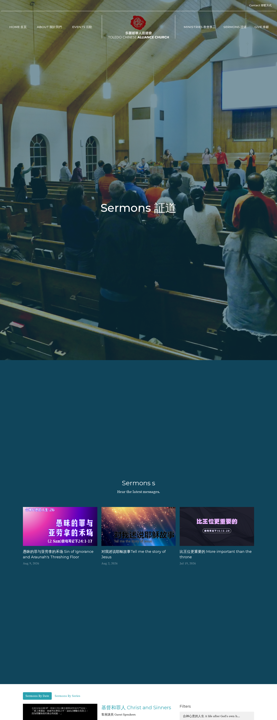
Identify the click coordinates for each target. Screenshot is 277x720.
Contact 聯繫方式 (260, 5)
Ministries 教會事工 (200, 27)
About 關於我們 (49, 27)
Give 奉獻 (261, 27)
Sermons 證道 (235, 27)
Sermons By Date (37, 696)
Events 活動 (82, 27)
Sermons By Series (67, 696)
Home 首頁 (18, 27)
